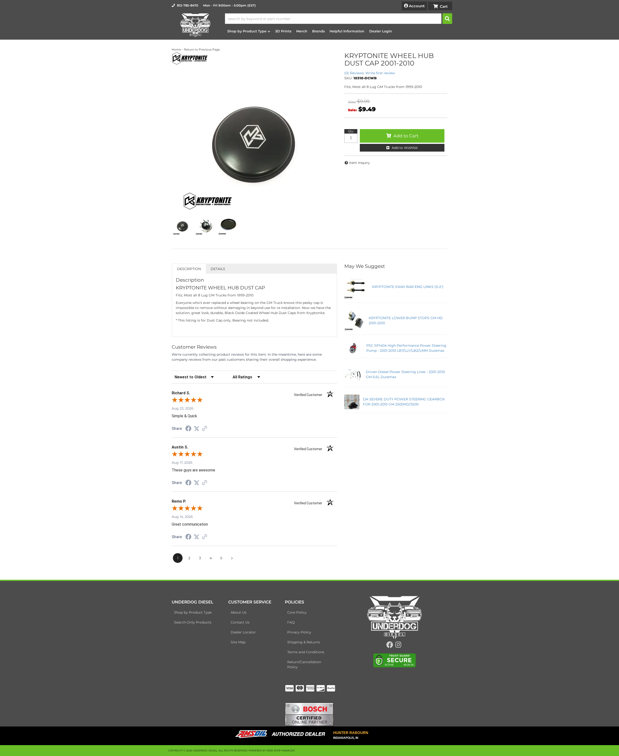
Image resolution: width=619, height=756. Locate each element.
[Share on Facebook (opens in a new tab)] (188, 429)
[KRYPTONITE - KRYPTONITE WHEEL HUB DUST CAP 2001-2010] (190, 58)
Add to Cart (405, 136)
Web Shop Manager (281, 750)
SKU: (348, 78)
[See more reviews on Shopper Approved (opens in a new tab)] (204, 429)
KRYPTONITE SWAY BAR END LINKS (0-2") (407, 287)
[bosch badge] (309, 714)
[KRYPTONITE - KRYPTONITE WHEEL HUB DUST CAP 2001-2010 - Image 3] (228, 225)
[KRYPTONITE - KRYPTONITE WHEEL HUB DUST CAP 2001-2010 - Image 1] (182, 225)
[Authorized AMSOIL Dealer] (281, 734)
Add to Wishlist (405, 148)
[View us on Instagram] (398, 646)
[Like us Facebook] (389, 646)
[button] (338, 18)
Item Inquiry (359, 163)
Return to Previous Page (202, 49)
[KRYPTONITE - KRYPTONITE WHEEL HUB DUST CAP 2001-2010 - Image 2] (205, 225)
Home (176, 49)
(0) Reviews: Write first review (369, 73)
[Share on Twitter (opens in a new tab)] (196, 428)
